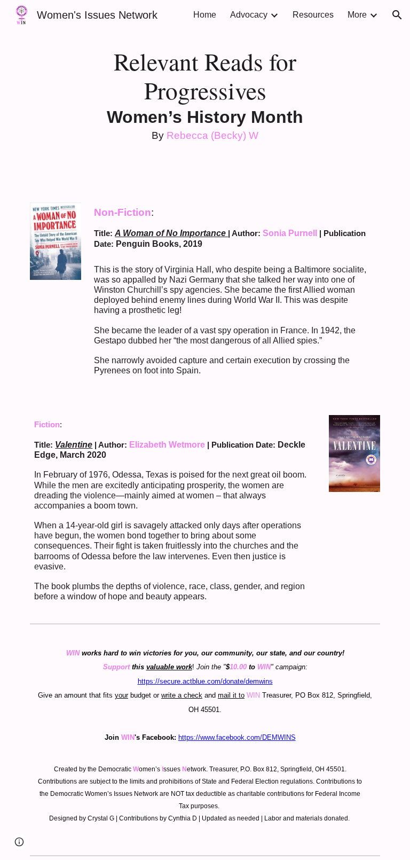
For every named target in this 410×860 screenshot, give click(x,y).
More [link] (357, 14)
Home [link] (204, 14)
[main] (205, 95)
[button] (397, 15)
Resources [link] (313, 14)
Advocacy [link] (248, 14)
